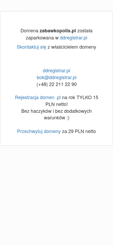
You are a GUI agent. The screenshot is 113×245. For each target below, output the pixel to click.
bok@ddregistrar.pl (56, 77)
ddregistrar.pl (73, 37)
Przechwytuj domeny (39, 130)
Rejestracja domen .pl (38, 97)
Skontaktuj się (31, 46)
